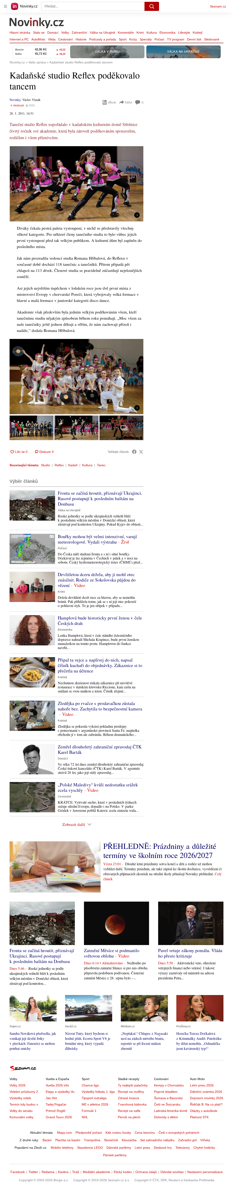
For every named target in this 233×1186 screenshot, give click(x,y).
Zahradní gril (187, 1140)
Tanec (101, 465)
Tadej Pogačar (56, 1104)
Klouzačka (129, 1140)
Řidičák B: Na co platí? (206, 1104)
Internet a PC (19, 39)
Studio (45, 465)
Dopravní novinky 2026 (206, 1098)
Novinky (15, 100)
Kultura (152, 32)
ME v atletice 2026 (95, 1104)
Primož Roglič (56, 1111)
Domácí (52, 32)
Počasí (159, 39)
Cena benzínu (145, 1132)
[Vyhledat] (151, 6)
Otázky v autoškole (203, 1111)
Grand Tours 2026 (59, 1117)
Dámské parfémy (118, 1147)
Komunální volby (21, 1117)
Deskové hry (163, 1147)
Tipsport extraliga (94, 1098)
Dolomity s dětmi (166, 1117)
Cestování (65, 39)
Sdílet (128, 102)
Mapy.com (64, 1132)
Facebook (17, 1172)
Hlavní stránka (20, 32)
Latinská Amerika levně (170, 1111)
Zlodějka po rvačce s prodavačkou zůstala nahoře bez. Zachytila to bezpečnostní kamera (100, 706)
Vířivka (205, 1140)
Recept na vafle (129, 1111)
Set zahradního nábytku (157, 1140)
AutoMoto (38, 39)
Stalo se (39, 32)
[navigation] (5, 6)
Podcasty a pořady (102, 39)
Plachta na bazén (67, 1140)
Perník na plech (129, 1117)
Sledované (211, 39)
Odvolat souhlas (172, 1172)
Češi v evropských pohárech (179, 1132)
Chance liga (90, 1085)
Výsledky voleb (20, 1098)
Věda (52, 39)
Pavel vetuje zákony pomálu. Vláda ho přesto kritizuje (190, 953)
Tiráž (75, 1172)
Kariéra (63, 1172)
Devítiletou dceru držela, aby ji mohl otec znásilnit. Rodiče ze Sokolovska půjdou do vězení (97, 579)
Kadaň (73, 465)
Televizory (182, 1147)
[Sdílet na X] (141, 451)
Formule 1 (89, 1111)
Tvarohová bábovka (132, 1104)
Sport (123, 39)
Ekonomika (167, 32)
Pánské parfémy (115, 1155)
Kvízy (133, 39)
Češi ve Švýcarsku (167, 1104)
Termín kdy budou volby (27, 1104)
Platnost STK (199, 1117)
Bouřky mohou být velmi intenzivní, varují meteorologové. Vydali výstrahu (97, 539)
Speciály (146, 39)
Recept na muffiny (131, 1091)
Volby (65, 32)
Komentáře (126, 32)
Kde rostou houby (118, 1132)
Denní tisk (194, 39)
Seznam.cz (218, 6)
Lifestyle (184, 32)
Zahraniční (79, 32)
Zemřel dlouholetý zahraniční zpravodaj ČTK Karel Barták (100, 749)
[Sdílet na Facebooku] (134, 451)
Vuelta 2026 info (57, 1085)
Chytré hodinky (204, 1147)
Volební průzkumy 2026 (26, 1091)
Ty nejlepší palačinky (133, 1085)
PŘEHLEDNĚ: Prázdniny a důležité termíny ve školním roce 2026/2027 (159, 850)
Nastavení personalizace (205, 1172)
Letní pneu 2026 (202, 1085)
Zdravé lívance (128, 1098)
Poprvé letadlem (165, 1091)
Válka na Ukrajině (102, 32)
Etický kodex (123, 1172)
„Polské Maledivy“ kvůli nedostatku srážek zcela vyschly (98, 787)
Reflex (59, 465)
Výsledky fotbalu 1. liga (98, 1091)
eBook (112, 102)
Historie (81, 39)
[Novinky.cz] (37, 23)
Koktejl (197, 32)
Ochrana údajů (146, 1172)
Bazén (47, 1140)
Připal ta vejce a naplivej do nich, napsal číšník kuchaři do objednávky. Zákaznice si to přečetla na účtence (100, 665)
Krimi (140, 32)
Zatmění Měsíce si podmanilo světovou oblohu (111, 953)
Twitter (33, 1172)
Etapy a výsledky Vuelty (62, 1091)
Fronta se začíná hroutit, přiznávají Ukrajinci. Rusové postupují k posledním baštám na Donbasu (100, 498)
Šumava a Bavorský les (171, 1098)
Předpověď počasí (89, 1132)
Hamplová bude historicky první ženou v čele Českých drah (100, 620)
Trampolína (92, 1140)
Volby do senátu (21, 1111)
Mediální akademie (96, 1172)
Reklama (48, 1172)
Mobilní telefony (62, 1147)
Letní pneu (142, 1147)
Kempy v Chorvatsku (169, 1085)
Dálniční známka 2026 (206, 1091)
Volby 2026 (17, 1085)
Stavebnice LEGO (90, 1147)
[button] (76, 183)
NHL (85, 1117)
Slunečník (111, 1140)
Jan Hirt (51, 1098)
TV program (175, 39)
